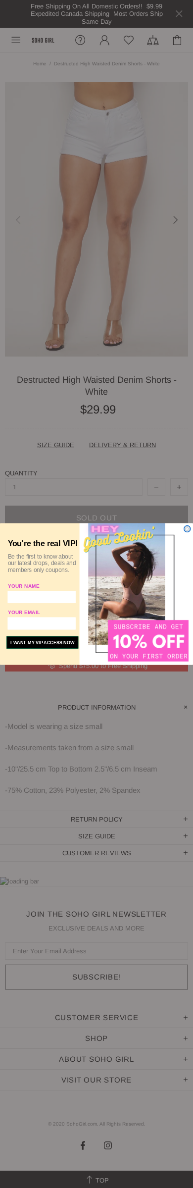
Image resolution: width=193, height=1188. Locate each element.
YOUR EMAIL (24, 612)
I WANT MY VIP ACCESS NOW (42, 642)
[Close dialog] (187, 528)
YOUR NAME (24, 586)
